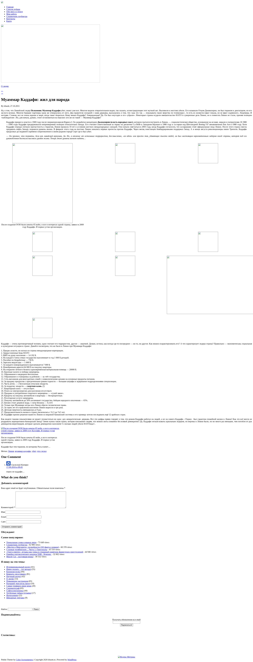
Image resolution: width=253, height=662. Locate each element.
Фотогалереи (12, 595)
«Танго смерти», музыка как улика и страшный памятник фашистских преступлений (44, 552)
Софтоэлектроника (14, 591)
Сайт (3, 522)
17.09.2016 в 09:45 (14, 467)
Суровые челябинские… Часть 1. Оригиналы (26, 549)
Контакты (10, 19)
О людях (5, 86)
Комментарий (8, 507)
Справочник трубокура (16, 16)
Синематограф (13, 588)
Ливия (11, 451)
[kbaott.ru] (126, 2)
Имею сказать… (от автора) (18, 569)
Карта (9, 21)
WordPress (71, 660)
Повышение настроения (17, 581)
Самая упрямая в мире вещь (18, 586)
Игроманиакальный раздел (18, 567)
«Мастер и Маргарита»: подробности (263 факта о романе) (32, 547)
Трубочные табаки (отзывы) (18, 593)
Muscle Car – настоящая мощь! (19, 557)
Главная (9, 7)
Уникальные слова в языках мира (21, 542)
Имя (3, 512)
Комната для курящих (16, 574)
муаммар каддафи (23, 451)
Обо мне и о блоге (14, 12)
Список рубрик (13, 9)
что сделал (42, 451)
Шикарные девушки (15, 598)
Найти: (4, 609)
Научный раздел (13, 576)
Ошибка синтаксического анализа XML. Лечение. (28, 554)
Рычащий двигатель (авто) (18, 583)
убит (34, 451)
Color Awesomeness (24, 660)
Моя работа (11, 14)
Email (3, 517)
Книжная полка (13, 572)
